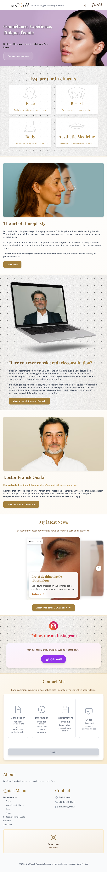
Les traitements (10, 797)
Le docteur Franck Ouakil (14, 817)
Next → (53, 751)
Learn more (12, 264)
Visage (8, 813)
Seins (8, 809)
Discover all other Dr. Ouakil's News (53, 607)
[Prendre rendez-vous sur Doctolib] (96, 5)
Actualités (7, 824)
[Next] (98, 568)
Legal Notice (82, 864)
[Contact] (85, 5)
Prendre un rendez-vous (18, 56)
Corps (8, 801)
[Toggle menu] (6, 5)
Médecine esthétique (15, 805)
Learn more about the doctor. (21, 504)
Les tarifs (7, 820)
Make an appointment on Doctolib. (30, 401)
